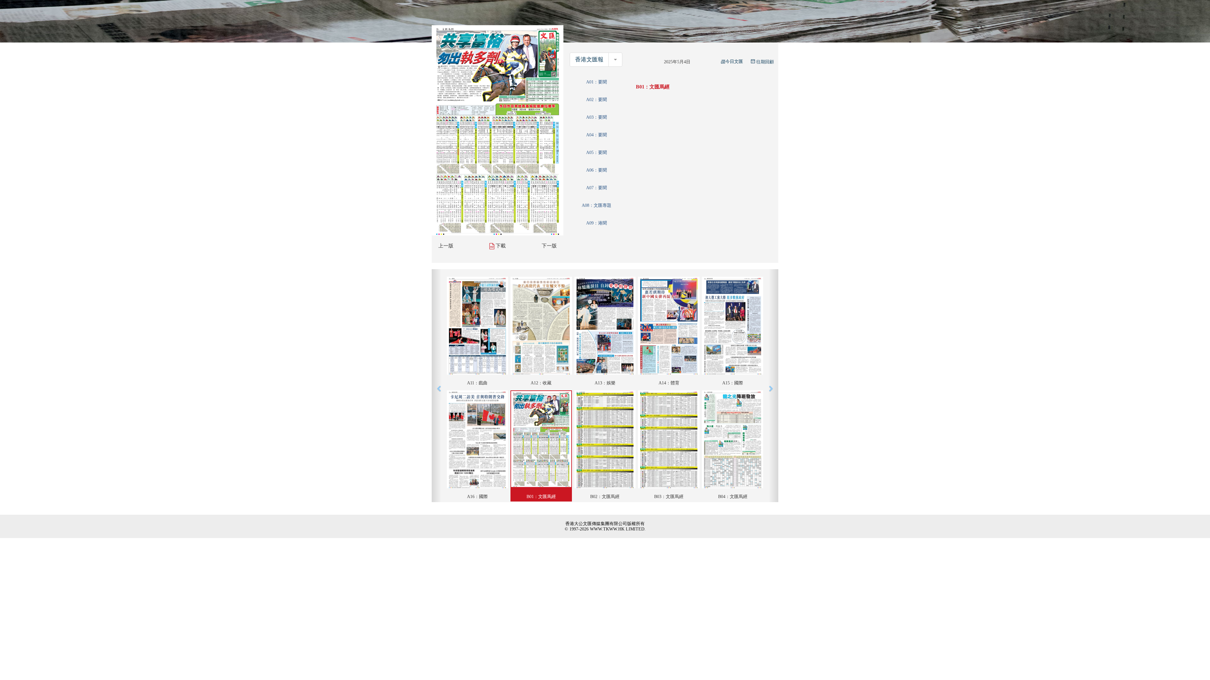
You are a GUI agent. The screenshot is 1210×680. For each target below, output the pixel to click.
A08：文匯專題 (596, 205)
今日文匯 (734, 61)
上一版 (445, 245)
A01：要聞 (596, 82)
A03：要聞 (596, 117)
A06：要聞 (596, 170)
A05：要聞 (596, 152)
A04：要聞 (596, 135)
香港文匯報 (589, 59)
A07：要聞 (596, 187)
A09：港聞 (596, 223)
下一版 (549, 245)
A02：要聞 (596, 99)
